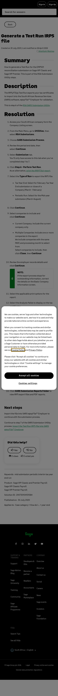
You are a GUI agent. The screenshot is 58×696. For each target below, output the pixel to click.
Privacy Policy (35, 350)
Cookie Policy (18, 350)
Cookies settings (28, 383)
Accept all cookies (29, 375)
